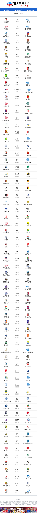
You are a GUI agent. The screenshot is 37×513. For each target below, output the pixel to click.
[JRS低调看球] (18, 510)
